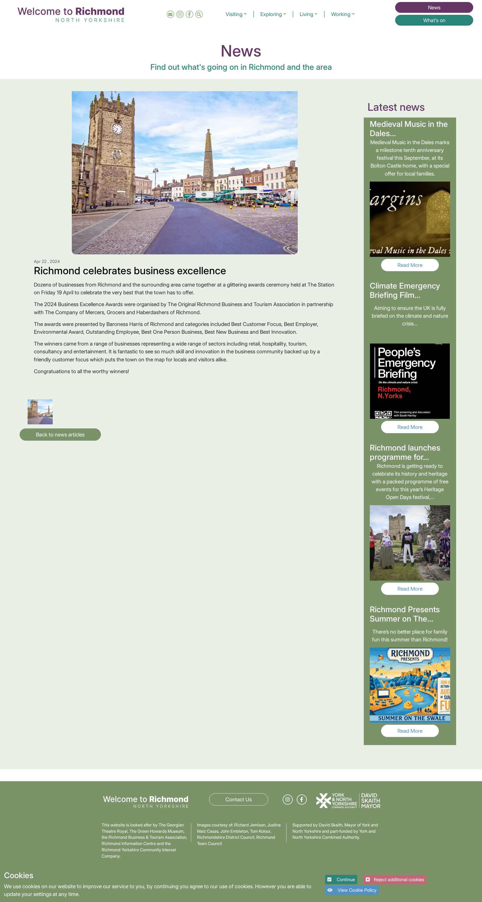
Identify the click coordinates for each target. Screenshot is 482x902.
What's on (434, 20)
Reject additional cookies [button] (399, 879)
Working (340, 14)
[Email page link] (170, 14)
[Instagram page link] (180, 14)
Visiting (234, 14)
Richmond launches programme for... (405, 452)
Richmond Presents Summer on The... (405, 614)
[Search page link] (199, 14)
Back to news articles (60, 434)
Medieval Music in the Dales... (409, 128)
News (434, 8)
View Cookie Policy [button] (356, 890)
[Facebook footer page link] (301, 799)
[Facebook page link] (189, 14)
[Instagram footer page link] (287, 799)
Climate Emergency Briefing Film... (405, 290)
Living (306, 14)
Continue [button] (345, 879)
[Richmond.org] (71, 14)
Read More (410, 265)
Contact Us (238, 799)
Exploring (271, 14)
